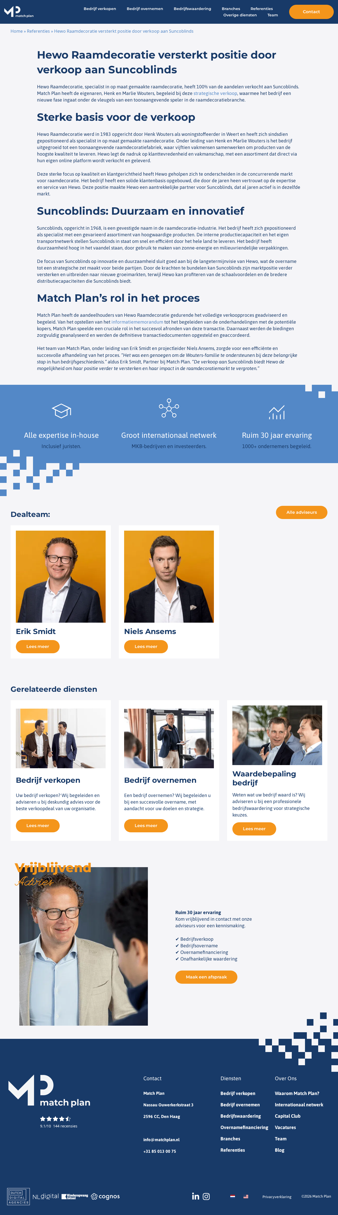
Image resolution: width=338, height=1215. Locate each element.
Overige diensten (240, 15)
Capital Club (288, 1116)
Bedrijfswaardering (192, 8)
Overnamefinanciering (244, 1127)
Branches (231, 8)
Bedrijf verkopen (100, 8)
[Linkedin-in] (196, 1196)
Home (17, 31)
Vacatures (285, 1127)
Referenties (262, 8)
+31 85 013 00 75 (159, 1151)
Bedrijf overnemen (145, 8)
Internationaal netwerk (299, 1104)
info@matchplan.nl (161, 1139)
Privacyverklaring (277, 1197)
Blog (279, 1150)
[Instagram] (206, 1196)
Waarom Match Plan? (297, 1093)
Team (272, 15)
